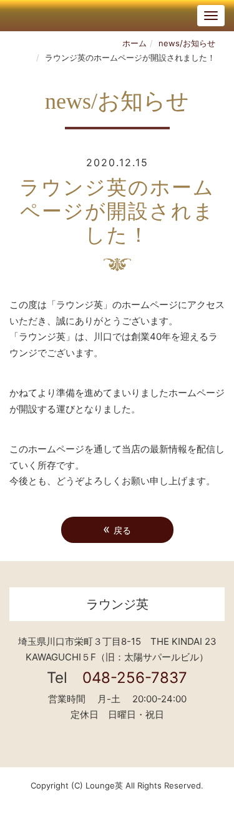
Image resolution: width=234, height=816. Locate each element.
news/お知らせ (186, 43)
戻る (117, 529)
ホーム (134, 43)
